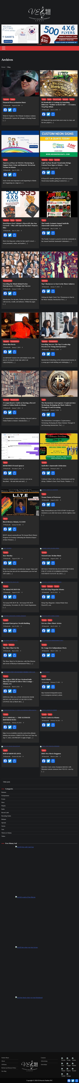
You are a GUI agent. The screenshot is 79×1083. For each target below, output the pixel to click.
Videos (12, 99)
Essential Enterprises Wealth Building (16, 623)
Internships (44, 1064)
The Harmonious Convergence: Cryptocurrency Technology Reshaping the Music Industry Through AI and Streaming (58, 405)
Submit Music (5, 1057)
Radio (49, 99)
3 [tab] (41, 44)
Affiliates (4, 1064)
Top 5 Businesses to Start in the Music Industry (58, 284)
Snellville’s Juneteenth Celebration (53, 466)
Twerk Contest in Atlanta (50, 717)
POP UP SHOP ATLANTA (12, 754)
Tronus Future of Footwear (51, 497)
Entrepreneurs (7, 280)
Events (44, 462)
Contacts (43, 1057)
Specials (57, 160)
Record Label (57, 99)
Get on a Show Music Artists (51, 623)
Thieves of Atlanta (6, 833)
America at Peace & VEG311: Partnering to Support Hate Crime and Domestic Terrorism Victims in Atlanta (19, 165)
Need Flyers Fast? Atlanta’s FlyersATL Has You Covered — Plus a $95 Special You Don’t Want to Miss (20, 226)
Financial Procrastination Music (14, 102)
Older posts (6, 782)
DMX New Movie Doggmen (51, 754)
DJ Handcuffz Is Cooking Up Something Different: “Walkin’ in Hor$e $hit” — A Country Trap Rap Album (58, 105)
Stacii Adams (46, 679)
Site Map (3, 1071)
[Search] (76, 48)
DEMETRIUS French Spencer (13, 466)
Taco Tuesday (7, 556)
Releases (6, 99)
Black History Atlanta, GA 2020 (14, 522)
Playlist (3, 806)
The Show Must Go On (11, 648)
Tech (43, 400)
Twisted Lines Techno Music (51, 556)
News (43, 99)
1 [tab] (37, 44)
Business (44, 160)
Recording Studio (6, 816)
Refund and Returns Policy (8, 1068)
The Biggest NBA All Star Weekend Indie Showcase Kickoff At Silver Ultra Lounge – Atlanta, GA (18, 682)
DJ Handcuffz (6, 105)
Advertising (44, 1061)
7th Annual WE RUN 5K (11, 589)
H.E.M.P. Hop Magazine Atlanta (52, 589)
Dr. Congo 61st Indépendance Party (54, 648)
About (3, 1061)
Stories (72, 99)
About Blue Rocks (9, 344)
